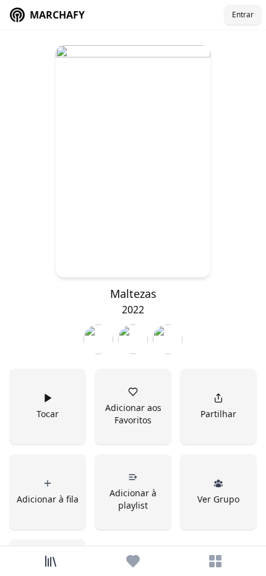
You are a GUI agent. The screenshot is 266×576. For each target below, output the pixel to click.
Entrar (243, 14)
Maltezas (133, 293)
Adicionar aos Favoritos (134, 414)
